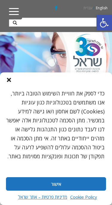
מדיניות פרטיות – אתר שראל (42, 197)
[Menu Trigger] (14, 11)
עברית (87, 7)
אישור (56, 184)
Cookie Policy (83, 197)
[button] (104, 23)
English (102, 7)
